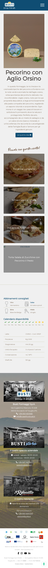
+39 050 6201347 (25, 513)
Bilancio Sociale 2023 (11, 546)
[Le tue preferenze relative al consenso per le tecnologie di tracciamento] (44, 564)
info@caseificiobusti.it (25, 416)
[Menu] (41, 4)
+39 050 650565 (26, 414)
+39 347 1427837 (25, 462)
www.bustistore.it (24, 465)
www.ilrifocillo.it (24, 516)
